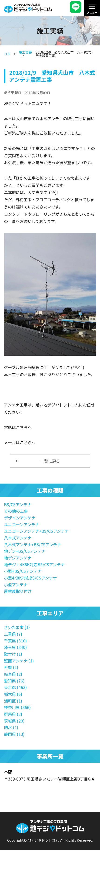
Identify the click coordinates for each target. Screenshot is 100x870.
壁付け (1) (13, 654)
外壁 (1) (11, 667)
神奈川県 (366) (17, 707)
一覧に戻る (50, 461)
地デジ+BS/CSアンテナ (24, 551)
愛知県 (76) (14, 681)
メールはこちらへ (20, 442)
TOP (7, 53)
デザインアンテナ (19, 518)
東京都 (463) (15, 687)
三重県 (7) (13, 634)
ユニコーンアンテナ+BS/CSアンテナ (36, 531)
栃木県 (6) (13, 694)
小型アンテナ (15, 584)
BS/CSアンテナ (17, 504)
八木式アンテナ (17, 538)
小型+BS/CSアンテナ (22, 571)
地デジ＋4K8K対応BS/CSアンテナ (34, 564)
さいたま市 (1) (17, 627)
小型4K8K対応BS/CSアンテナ (30, 578)
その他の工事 (16, 511)
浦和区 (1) (13, 701)
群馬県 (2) (13, 714)
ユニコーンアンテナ (21, 524)
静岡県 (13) (14, 734)
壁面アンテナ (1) (19, 661)
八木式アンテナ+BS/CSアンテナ (32, 544)
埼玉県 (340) (15, 647)
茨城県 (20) (14, 721)
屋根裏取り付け (18, 591)
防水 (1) (11, 727)
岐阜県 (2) (13, 674)
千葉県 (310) (15, 641)
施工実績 (25, 52)
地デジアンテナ (17, 558)
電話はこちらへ (18, 427)
